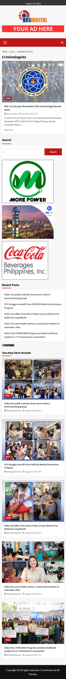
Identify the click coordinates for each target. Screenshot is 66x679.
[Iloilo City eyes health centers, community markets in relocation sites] (33, 562)
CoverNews (47, 670)
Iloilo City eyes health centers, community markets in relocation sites (32, 325)
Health (8, 517)
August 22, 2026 (31, 472)
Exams (8, 98)
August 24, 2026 (31, 410)
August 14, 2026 (31, 655)
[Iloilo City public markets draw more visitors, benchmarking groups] (33, 379)
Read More (8, 130)
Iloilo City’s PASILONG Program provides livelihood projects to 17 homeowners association (31, 335)
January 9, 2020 (27, 114)
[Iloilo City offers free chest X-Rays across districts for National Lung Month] (33, 501)
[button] (5, 42)
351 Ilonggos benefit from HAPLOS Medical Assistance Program (32, 306)
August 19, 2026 (31, 533)
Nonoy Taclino (12, 114)
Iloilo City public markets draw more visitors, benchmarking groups (27, 296)
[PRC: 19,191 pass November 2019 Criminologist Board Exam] (33, 81)
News (8, 395)
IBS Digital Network (14, 410)
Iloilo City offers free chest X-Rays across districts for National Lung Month (31, 315)
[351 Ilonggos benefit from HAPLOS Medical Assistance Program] (33, 440)
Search (6, 140)
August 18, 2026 (31, 594)
